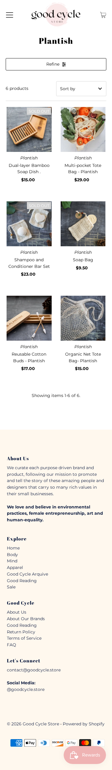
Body (12, 554)
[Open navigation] (9, 14)
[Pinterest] (66, 442)
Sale (11, 587)
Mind (12, 560)
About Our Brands (26, 618)
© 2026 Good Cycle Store (33, 723)
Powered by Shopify (84, 723)
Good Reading (22, 580)
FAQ (11, 644)
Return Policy (21, 631)
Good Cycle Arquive (27, 574)
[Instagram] (55, 442)
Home (13, 548)
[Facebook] (45, 442)
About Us (16, 612)
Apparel (15, 567)
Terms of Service (24, 638)
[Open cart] (103, 14)
